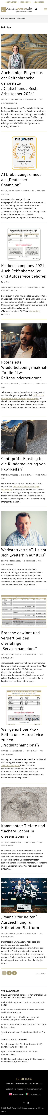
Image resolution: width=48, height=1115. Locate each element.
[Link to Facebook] (24, 1103)
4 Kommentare (26, 384)
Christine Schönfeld (9, 103)
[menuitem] (11, 2)
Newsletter (39, 2)
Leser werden (11, 2)
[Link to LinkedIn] (28, 1103)
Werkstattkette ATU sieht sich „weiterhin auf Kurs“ (23, 552)
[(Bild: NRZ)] (24, 244)
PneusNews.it (34, 1094)
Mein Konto (25, 2)
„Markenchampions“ (10, 765)
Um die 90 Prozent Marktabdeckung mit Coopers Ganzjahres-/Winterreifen (20, 1018)
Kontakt (28, 1083)
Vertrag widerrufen (34, 1089)
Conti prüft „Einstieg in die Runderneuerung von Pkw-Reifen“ (23, 464)
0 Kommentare (30, 100)
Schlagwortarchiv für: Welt (13, 18)
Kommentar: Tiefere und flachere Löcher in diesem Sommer (23, 831)
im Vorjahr (35, 311)
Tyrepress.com (18, 1094)
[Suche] (37, 9)
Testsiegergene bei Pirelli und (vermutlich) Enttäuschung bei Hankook (21, 1045)
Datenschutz (11, 1089)
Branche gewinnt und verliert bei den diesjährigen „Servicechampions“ (20, 640)
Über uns (10, 1083)
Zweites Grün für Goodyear (14, 1039)
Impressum (21, 1089)
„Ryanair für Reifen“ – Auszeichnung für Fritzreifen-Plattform (20, 922)
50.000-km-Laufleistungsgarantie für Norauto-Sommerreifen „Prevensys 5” (23, 1060)
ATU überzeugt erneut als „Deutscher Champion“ (21, 179)
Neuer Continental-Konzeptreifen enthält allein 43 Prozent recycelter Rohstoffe (24, 996)
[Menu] (45, 9)
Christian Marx (7, 564)
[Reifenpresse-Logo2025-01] (16, 9)
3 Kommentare (26, 475)
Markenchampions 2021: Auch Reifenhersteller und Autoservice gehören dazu (23, 273)
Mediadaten (19, 1083)
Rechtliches (37, 1083)
